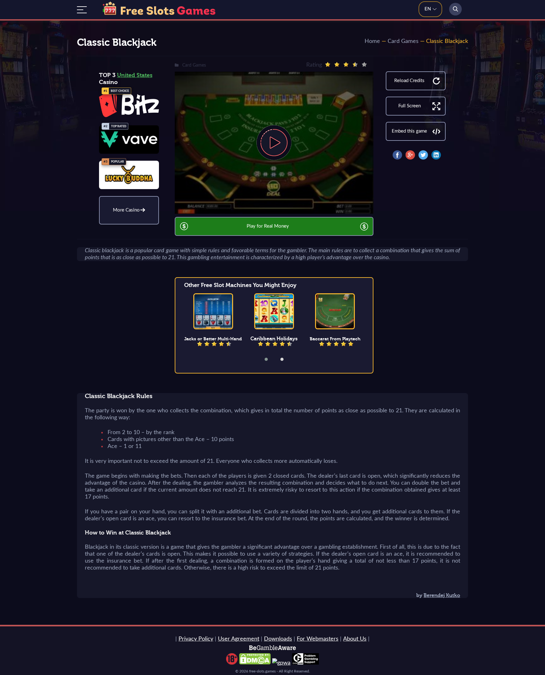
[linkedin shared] (436, 155)
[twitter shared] (423, 155)
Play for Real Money (268, 226)
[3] (346, 64)
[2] (336, 64)
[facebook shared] (397, 155)
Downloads (278, 639)
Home (372, 41)
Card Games (403, 41)
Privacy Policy (196, 639)
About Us (354, 639)
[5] (364, 64)
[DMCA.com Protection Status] (255, 663)
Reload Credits (409, 80)
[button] (270, 359)
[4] (355, 64)
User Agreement (238, 639)
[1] (327, 64)
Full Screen (409, 106)
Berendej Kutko (442, 595)
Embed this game (409, 131)
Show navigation (82, 9)
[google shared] (410, 155)
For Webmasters (317, 639)
